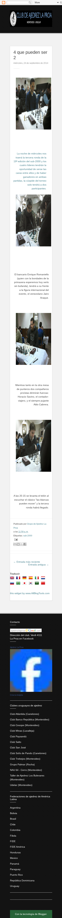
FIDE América (17, 846)
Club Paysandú (18, 736)
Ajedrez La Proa (16, 647)
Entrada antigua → (38, 564)
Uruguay (14, 886)
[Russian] (13, 584)
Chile (13, 824)
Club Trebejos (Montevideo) (25, 758)
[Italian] (37, 579)
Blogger (42, 914)
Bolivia (13, 813)
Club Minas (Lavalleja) (22, 730)
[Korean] (31, 584)
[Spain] (31, 579)
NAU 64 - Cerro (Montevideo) (26, 770)
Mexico (14, 858)
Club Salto (15, 742)
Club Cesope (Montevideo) (24, 725)
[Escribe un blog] (18, 544)
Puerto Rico (16, 874)
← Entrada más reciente (26, 561)
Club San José (18, 747)
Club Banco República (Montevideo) (29, 719)
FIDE (13, 841)
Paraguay (15, 869)
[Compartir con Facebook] (25, 544)
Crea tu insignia (16, 695)
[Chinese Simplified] (43, 584)
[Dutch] (43, 579)
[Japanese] (25, 584)
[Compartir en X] (21, 544)
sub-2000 (27, 535)
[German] (25, 579)
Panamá (14, 863)
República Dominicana (22, 880)
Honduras (15, 852)
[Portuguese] (19, 584)
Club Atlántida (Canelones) (24, 714)
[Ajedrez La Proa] (31, 691)
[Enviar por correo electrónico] (15, 544)
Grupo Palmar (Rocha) (22, 764)
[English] (13, 579)
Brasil (13, 818)
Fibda (13, 835)
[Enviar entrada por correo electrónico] (15, 539)
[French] (19, 579)
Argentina (15, 807)
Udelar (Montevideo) (21, 785)
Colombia (15, 830)
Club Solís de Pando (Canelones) (28, 753)
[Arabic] (37, 584)
